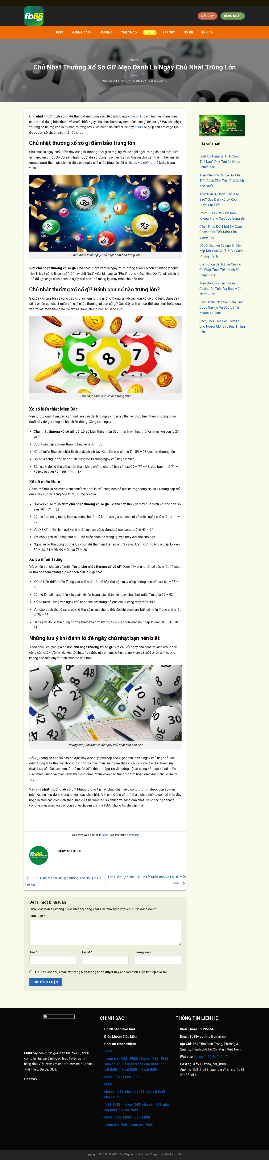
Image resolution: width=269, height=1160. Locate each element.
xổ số (149, 32)
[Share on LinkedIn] (120, 820)
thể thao (129, 32)
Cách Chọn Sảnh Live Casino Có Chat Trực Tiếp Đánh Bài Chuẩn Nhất (220, 269)
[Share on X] (90, 820)
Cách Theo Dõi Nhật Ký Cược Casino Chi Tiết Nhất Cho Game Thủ (221, 232)
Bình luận (37, 916)
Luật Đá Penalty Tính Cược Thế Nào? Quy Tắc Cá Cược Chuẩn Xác (219, 161)
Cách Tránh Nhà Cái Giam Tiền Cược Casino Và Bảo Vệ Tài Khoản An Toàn (221, 307)
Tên (33, 952)
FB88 (59, 32)
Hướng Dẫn (81, 32)
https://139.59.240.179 (211, 1057)
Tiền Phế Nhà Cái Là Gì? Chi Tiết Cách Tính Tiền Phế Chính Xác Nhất (221, 180)
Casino (107, 32)
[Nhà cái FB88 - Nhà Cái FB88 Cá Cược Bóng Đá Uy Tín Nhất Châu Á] (97, 16)
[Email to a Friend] (105, 820)
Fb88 (28, 1053)
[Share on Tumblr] (128, 820)
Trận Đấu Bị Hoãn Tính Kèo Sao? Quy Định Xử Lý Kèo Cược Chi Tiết (219, 199)
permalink (132, 834)
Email (87, 952)
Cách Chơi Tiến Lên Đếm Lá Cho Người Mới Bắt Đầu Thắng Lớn (222, 326)
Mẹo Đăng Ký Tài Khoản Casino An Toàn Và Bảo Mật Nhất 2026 (220, 288)
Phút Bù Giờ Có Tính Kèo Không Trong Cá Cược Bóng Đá (222, 216)
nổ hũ (188, 32)
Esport (169, 32)
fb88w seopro (157, 80)
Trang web (143, 952)
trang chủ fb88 (116, 1125)
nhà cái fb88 (113, 1092)
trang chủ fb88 (116, 1059)
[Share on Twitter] (97, 820)
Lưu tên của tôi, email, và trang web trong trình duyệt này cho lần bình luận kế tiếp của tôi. (101, 972)
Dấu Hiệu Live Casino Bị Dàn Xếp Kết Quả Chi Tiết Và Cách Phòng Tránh (221, 251)
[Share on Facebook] (82, 820)
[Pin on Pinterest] (113, 820)
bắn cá (207, 32)
